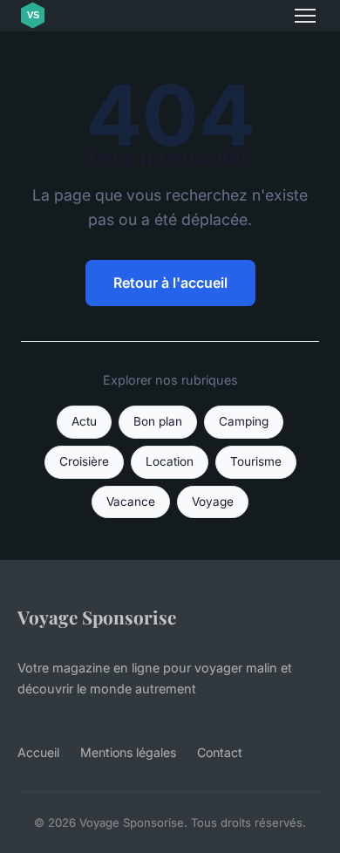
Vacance (130, 501)
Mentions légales (128, 752)
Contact (219, 752)
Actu (84, 421)
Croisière (84, 461)
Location (170, 461)
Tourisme (256, 461)
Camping (244, 421)
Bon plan (157, 421)
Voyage (213, 501)
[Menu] (305, 16)
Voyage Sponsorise (96, 616)
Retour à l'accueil (170, 282)
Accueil (38, 752)
